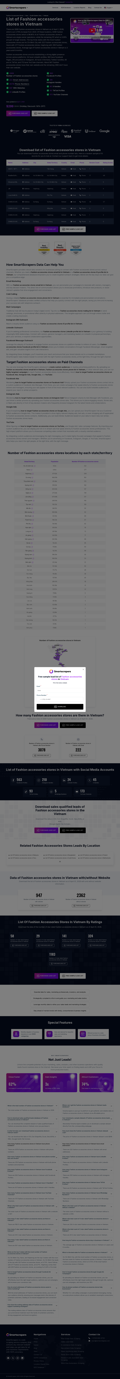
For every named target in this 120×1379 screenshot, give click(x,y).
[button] (38, 699)
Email (39, 686)
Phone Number (42, 695)
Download (62, 707)
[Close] (83, 669)
